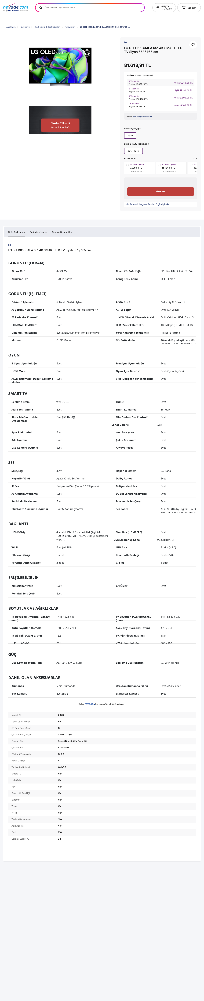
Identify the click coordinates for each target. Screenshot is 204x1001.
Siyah (130, 135)
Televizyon (70, 27)
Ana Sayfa (11, 27)
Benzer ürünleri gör (60, 127)
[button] (196, 158)
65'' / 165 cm (133, 151)
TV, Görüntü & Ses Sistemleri (47, 27)
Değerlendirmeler (38, 232)
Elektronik (25, 27)
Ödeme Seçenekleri (62, 232)
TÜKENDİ (160, 191)
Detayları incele (136, 171)
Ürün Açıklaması (16, 232)
